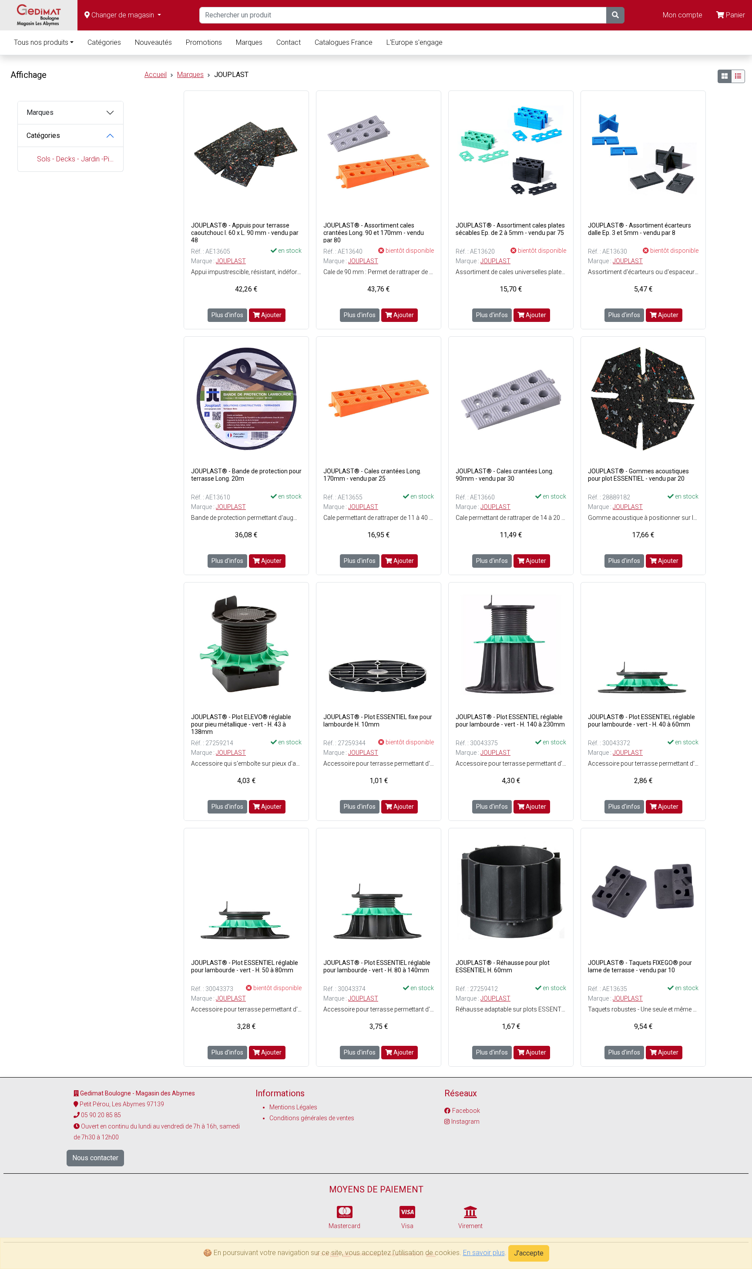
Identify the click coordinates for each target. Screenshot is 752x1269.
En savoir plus (484, 1253)
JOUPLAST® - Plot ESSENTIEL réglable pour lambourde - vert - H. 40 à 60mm (641, 720)
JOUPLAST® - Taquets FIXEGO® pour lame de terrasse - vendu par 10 (640, 966)
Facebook (466, 1110)
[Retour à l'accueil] (38, 15)
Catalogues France (344, 42)
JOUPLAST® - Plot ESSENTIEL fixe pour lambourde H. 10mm (377, 720)
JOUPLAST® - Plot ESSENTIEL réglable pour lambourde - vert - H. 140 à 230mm (510, 720)
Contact (288, 42)
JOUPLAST (231, 261)
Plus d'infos (227, 314)
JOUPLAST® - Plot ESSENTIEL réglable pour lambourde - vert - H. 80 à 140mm (376, 966)
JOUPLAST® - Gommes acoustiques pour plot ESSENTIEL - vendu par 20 (638, 475)
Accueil (155, 74)
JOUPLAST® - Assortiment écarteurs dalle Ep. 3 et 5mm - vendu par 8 (639, 229)
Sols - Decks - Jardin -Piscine (75, 159)
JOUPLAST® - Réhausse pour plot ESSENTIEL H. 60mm (503, 966)
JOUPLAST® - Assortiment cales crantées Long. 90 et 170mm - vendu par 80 (373, 233)
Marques (249, 42)
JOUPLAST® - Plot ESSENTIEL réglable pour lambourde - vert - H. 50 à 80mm (244, 966)
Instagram (465, 1121)
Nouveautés (153, 42)
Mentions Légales (293, 1107)
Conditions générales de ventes (311, 1118)
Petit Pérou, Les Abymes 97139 (122, 1104)
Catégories (104, 42)
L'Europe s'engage (414, 42)
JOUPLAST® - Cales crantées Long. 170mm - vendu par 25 (372, 475)
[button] (122, 15)
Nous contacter (95, 1158)
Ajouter (271, 314)
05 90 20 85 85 (101, 1115)
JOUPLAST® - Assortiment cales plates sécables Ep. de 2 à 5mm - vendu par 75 (510, 229)
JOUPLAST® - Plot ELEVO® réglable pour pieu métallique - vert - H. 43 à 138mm (241, 724)
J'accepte (529, 1253)
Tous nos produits (41, 42)
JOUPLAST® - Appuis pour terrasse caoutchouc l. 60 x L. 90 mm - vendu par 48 (245, 233)
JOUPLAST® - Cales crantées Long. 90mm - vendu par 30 (505, 475)
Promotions (204, 42)
